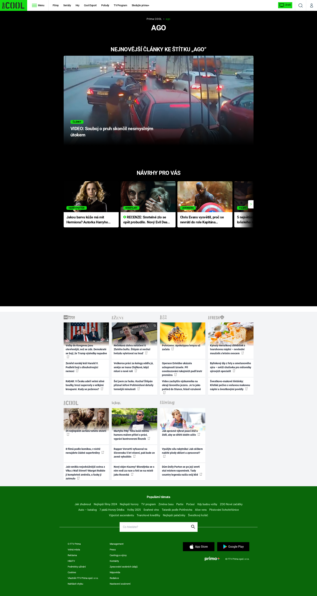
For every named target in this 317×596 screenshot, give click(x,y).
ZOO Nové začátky (231, 504)
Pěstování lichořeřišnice (224, 509)
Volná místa (74, 549)
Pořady (105, 5)
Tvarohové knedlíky (148, 515)
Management (116, 544)
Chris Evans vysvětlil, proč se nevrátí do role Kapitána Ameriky (202, 220)
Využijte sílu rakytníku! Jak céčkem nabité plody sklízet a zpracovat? (182, 450)
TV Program (120, 5)
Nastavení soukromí (120, 583)
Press (113, 549)
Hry (77, 5)
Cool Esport (90, 5)
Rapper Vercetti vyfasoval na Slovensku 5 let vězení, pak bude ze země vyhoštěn (134, 452)
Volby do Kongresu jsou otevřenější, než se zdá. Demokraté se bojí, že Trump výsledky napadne (86, 349)
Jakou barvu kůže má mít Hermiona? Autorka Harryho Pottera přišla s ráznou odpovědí (87, 220)
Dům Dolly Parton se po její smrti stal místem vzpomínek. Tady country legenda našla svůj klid (181, 470)
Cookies (72, 572)
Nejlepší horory (129, 504)
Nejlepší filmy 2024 (105, 504)
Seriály (67, 5)
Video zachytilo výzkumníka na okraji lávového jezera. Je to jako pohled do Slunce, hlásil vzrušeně (181, 385)
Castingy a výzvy (118, 555)
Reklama (72, 555)
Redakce (114, 578)
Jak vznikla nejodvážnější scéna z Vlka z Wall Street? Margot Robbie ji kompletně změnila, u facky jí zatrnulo (85, 472)
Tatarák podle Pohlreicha (177, 509)
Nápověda (115, 572)
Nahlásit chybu (75, 583)
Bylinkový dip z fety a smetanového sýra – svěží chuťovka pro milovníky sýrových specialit (230, 367)
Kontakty (114, 561)
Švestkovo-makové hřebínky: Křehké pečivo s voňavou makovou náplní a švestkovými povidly (230, 385)
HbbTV (71, 561)
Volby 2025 (134, 509)
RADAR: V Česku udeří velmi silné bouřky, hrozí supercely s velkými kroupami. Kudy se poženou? (85, 385)
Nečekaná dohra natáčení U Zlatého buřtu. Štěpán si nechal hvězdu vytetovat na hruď (132, 349)
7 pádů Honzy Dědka (111, 509)
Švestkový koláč (198, 515)
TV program (148, 504)
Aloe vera (201, 509)
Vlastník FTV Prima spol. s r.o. (83, 578)
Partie (179, 504)
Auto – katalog (87, 509)
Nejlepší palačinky (174, 515)
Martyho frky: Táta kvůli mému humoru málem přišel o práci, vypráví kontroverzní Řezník (131, 434)
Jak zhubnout (83, 504)
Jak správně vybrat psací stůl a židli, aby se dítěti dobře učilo (180, 432)
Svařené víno (151, 509)
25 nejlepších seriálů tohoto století (86, 430)
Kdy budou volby (207, 504)
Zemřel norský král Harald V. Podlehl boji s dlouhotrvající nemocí (82, 367)
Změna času (166, 504)
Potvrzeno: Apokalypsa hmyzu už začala (181, 347)
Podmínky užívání (77, 566)
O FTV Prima (74, 544)
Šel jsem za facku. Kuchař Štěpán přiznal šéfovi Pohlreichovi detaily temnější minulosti (133, 385)
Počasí (190, 504)
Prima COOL (154, 18)
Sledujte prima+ (140, 5)
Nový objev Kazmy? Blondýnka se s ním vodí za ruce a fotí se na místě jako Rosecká (134, 470)
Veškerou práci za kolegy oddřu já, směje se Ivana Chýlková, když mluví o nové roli (133, 367)
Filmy (56, 5)
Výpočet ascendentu (121, 515)
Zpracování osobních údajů (124, 566)
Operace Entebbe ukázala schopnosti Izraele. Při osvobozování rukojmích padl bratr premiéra (182, 369)
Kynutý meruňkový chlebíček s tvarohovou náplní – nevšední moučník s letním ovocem (227, 349)
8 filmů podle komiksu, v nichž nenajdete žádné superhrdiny (83, 450)
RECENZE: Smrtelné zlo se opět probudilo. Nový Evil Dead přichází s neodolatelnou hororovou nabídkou (146, 220)
